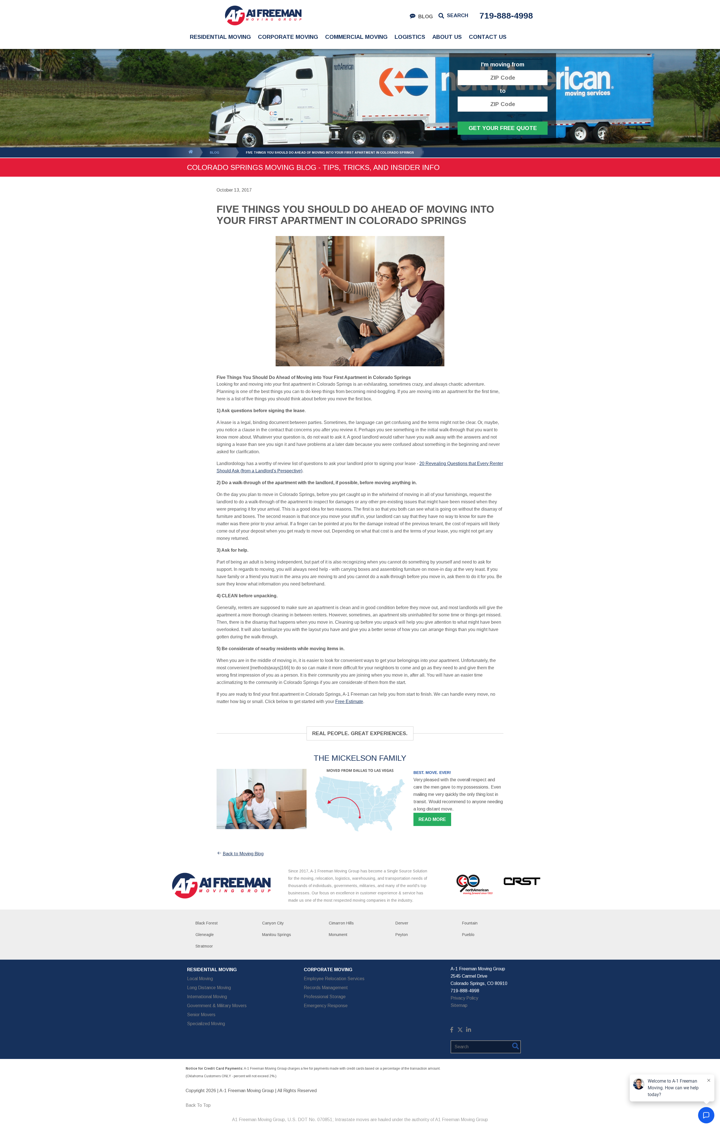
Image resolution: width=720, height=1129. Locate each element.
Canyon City (273, 923)
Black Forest (206, 923)
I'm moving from (502, 65)
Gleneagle (204, 934)
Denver (401, 923)
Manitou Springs (276, 934)
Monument (338, 934)
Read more (432, 819)
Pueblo (468, 934)
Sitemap (459, 1005)
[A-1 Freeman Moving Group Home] (263, 15)
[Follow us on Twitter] (460, 1031)
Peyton (401, 934)
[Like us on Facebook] (451, 1031)
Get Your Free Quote (503, 128)
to (503, 91)
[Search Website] (515, 1047)
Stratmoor (204, 946)
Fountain (470, 923)
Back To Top (198, 1105)
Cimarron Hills (341, 923)
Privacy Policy (464, 998)
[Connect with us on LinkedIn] (468, 1031)
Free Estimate (349, 701)
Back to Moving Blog (243, 853)
